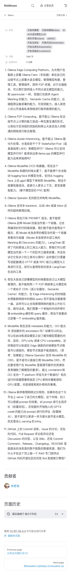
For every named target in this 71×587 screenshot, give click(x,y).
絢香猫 (15, 486)
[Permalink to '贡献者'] (2, 476)
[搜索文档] (33, 5)
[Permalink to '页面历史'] (2, 504)
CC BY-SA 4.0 (18, 531)
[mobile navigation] (65, 5)
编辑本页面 (14, 535)
